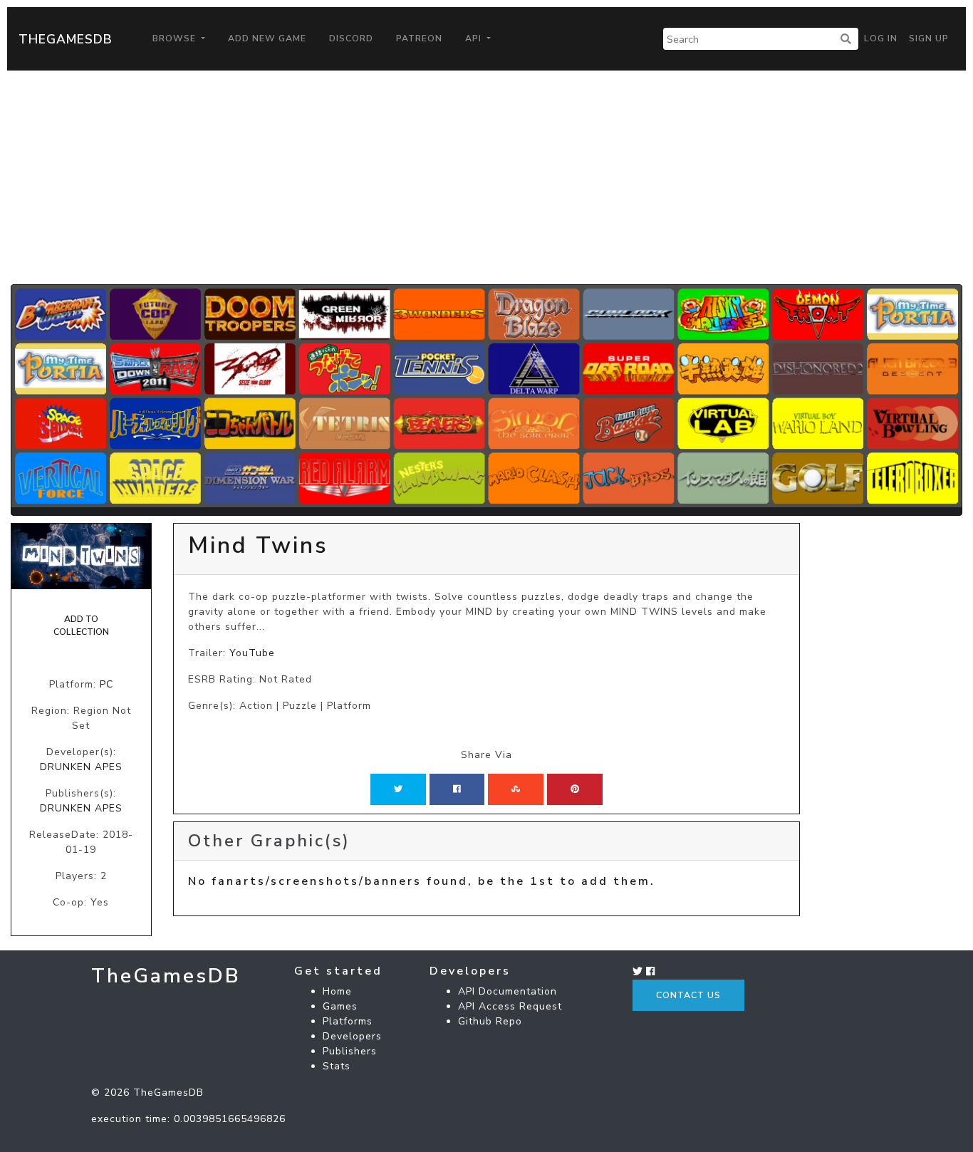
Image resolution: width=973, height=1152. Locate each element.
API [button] (474, 38)
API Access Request (510, 1006)
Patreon (419, 38)
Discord (351, 38)
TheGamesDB (66, 39)
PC (106, 684)
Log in (880, 38)
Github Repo (490, 1021)
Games (340, 1006)
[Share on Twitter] (398, 789)
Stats (336, 1066)
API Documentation (507, 991)
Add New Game (267, 38)
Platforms (348, 1021)
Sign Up (929, 38)
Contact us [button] (688, 995)
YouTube (252, 653)
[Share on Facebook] (457, 789)
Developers (352, 1036)
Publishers (350, 1051)
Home (337, 991)
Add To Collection (81, 625)
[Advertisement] (486, 177)
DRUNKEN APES (81, 767)
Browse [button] (175, 38)
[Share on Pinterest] (575, 789)
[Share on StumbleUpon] (515, 789)
